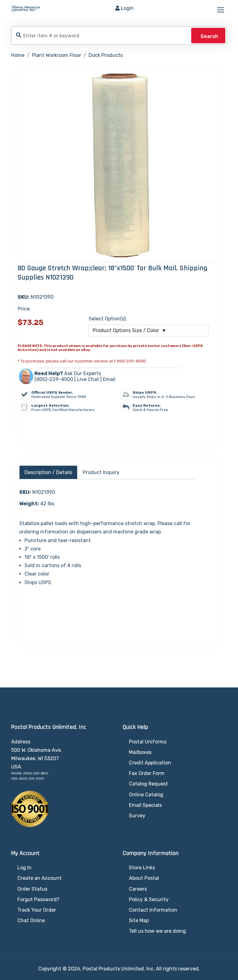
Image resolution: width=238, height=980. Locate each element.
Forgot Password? (38, 899)
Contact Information (153, 910)
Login (127, 8)
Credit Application (150, 763)
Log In (24, 868)
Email (109, 379)
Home (17, 55)
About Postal (144, 878)
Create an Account (39, 878)
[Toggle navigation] (221, 10)
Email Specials (145, 805)
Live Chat (88, 379)
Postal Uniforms (147, 742)
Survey (137, 816)
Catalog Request (148, 784)
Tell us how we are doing (157, 931)
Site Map (139, 920)
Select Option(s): (108, 319)
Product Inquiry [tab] (101, 472)
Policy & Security (149, 899)
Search (209, 36)
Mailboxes (140, 752)
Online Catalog (146, 795)
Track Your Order (36, 910)
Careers (138, 889)
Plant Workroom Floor (56, 55)
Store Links (142, 868)
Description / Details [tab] (48, 472)
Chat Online (31, 920)
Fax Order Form (147, 773)
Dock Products (106, 55)
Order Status (32, 889)
